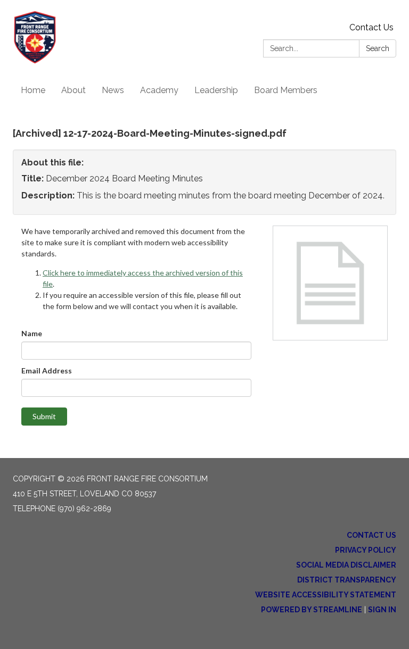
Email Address (46, 370)
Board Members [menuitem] (285, 90)
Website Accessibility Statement (325, 594)
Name (31, 333)
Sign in (382, 609)
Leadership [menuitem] (216, 90)
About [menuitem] (73, 90)
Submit (44, 416)
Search (377, 48)
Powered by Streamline (311, 609)
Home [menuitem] (33, 90)
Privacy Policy (365, 550)
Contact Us (371, 27)
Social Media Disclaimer (346, 565)
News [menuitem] (113, 90)
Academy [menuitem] (159, 90)
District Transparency (346, 580)
